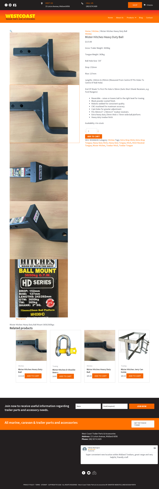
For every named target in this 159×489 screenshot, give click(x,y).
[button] (135, 17)
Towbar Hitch (112, 145)
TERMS (37, 485)
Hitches (95, 31)
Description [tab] (21, 318)
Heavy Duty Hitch (100, 142)
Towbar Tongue (126, 145)
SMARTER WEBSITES (115, 485)
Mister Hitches (99, 145)
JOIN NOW (141, 406)
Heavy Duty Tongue (117, 142)
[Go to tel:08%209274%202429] (92, 5)
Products (130, 17)
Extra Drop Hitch (127, 140)
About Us (119, 17)
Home (110, 17)
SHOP (135, 5)
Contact (149, 17)
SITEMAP (44, 485)
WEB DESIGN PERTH (129, 485)
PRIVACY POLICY (28, 485)
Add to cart (93, 136)
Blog (141, 17)
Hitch (129, 142)
